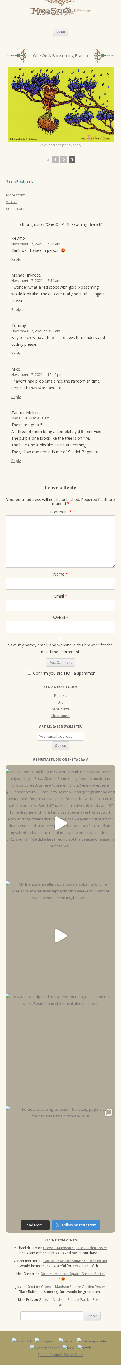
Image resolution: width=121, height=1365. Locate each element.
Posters (60, 695)
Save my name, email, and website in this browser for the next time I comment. (60, 648)
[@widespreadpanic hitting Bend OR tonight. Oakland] (60, 1048)
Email (60, 596)
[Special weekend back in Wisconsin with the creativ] (60, 823)
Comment (60, 512)
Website (60, 617)
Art (60, 702)
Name (60, 574)
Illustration (60, 715)
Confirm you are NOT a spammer (63, 673)
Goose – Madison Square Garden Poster (75, 1247)
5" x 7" (11, 201)
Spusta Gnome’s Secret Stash (60, 1354)
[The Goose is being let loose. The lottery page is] (60, 1161)
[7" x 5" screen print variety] (61, 105)
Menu (60, 32)
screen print (16, 208)
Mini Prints (61, 708)
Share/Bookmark (19, 181)
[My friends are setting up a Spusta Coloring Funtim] (60, 936)
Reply (16, 259)
